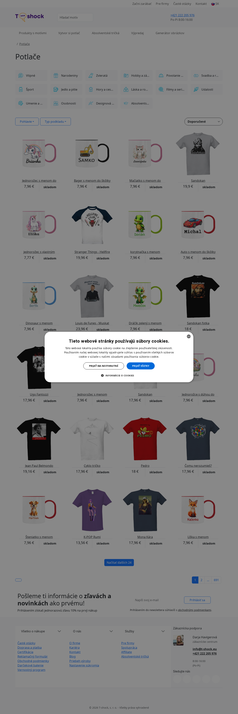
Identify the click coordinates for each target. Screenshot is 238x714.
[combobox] (189, 336)
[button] (119, 375)
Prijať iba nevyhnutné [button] (103, 365)
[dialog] (119, 357)
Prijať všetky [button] (140, 365)
